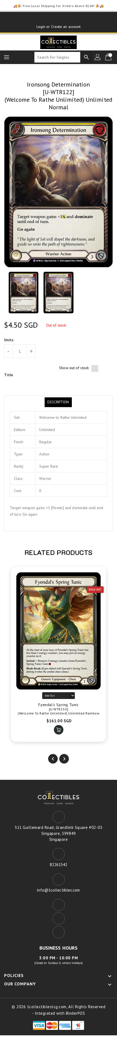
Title (8, 374)
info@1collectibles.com (58, 890)
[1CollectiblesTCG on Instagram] (69, 18)
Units (9, 340)
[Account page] (98, 57)
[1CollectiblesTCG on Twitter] (58, 18)
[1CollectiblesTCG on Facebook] (48, 18)
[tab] (58, 402)
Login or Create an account (58, 26)
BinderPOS (75, 1013)
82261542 (58, 864)
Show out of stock (74, 367)
